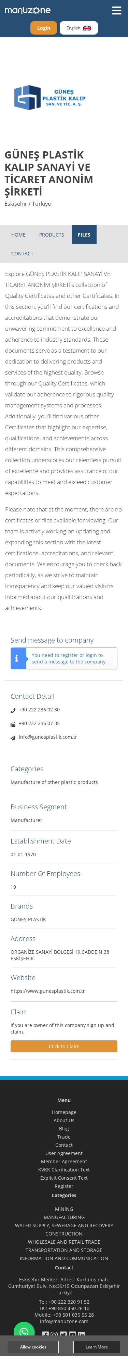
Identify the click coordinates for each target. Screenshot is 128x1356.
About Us (64, 1120)
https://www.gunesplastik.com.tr (48, 991)
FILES (84, 234)
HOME (18, 234)
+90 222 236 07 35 (39, 723)
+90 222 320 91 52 (68, 1301)
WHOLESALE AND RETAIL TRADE (64, 1242)
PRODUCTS (51, 234)
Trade (64, 1136)
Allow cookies (33, 1347)
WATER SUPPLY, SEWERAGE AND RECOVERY (64, 1225)
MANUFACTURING (64, 1217)
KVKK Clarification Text (64, 1169)
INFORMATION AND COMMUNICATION (64, 1258)
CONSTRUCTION (64, 1233)
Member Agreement (64, 1161)
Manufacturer (26, 820)
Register (64, 1186)
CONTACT (22, 253)
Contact (64, 1145)
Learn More (97, 1347)
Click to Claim (64, 1046)
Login (43, 28)
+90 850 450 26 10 (68, 1308)
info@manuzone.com (64, 1321)
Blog (64, 1128)
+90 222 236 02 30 (39, 709)
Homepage (64, 1112)
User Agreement (64, 1153)
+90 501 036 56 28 (73, 1314)
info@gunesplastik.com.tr (48, 737)
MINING (64, 1209)
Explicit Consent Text (64, 1178)
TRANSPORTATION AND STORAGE (64, 1250)
